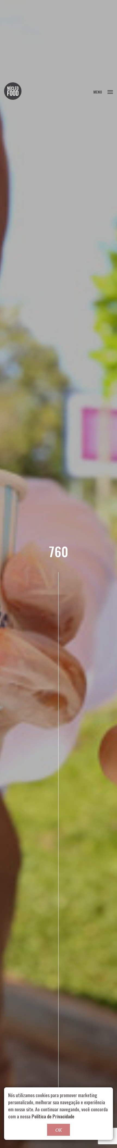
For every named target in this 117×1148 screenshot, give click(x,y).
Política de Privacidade (53, 1116)
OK (58, 1130)
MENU (97, 92)
